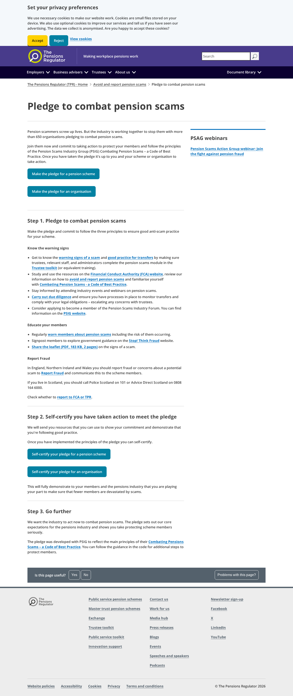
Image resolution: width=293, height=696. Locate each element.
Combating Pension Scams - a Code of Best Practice (83, 284)
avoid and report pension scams (96, 279)
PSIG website (74, 313)
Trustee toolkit (44, 267)
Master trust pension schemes (114, 608)
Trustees (99, 72)
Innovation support (105, 646)
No (86, 575)
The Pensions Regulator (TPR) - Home (57, 84)
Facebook (219, 608)
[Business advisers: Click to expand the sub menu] (86, 72)
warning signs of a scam (79, 257)
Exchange (97, 618)
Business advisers (68, 72)
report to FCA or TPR (74, 397)
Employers (35, 72)
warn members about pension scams (79, 334)
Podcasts (157, 665)
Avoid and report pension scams (119, 84)
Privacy (114, 686)
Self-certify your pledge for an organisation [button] (67, 471)
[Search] (255, 56)
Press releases (162, 627)
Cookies (94, 686)
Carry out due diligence (51, 296)
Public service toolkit (106, 637)
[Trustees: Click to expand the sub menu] (110, 72)
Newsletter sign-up (227, 599)
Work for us (159, 608)
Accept (37, 40)
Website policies (41, 686)
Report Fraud (52, 373)
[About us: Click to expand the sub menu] (134, 72)
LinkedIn (218, 627)
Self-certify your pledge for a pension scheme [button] (69, 454)
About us (122, 72)
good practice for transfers (130, 257)
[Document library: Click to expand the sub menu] (259, 72)
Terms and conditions (144, 686)
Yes (74, 575)
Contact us (159, 599)
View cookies (81, 39)
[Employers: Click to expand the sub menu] (48, 72)
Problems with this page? (236, 575)
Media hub (159, 618)
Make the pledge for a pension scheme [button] (63, 173)
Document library (241, 72)
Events (155, 646)
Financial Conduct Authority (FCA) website (127, 274)
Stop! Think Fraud (144, 340)
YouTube (218, 637)
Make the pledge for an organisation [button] (61, 191)
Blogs (154, 637)
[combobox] (226, 56)
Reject (59, 40)
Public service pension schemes (115, 599)
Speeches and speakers (169, 656)
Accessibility (71, 686)
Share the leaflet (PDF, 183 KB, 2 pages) (65, 346)
